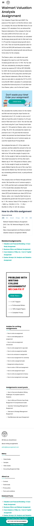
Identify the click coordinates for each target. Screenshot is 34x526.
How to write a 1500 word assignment (17, 367)
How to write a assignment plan (16, 361)
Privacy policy (6, 488)
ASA (23, 218)
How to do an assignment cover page (17, 377)
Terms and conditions (9, 491)
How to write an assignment (15, 333)
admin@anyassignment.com (10, 447)
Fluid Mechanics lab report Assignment (18, 417)
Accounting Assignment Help (11, 469)
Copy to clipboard (8, 227)
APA (3, 218)
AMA (31, 218)
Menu (4, 2)
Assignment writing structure (15, 364)
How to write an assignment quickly (17, 351)
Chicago (18, 218)
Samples (5, 462)
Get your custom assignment (17, 521)
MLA (7, 218)
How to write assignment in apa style (17, 348)
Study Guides (7, 459)
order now (17, 102)
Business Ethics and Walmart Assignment (17, 249)
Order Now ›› (15, 296)
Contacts (5, 481)
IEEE (27, 218)
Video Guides (7, 465)
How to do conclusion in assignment (17, 354)
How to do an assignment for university (18, 357)
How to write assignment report (16, 370)
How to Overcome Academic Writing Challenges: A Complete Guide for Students (17, 395)
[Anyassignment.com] (19, 3)
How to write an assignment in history (17, 374)
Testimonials (6, 484)
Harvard (12, 218)
